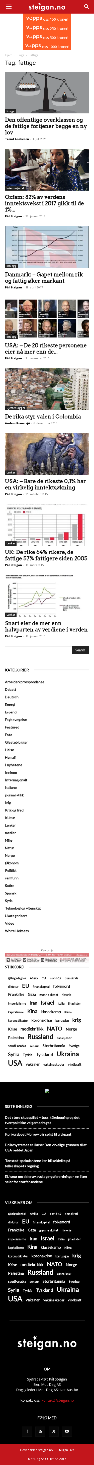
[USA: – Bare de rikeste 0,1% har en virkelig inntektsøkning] (47, 454)
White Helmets (17, 931)
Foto (8, 734)
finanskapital (41, 986)
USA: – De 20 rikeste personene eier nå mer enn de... (46, 348)
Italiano (11, 787)
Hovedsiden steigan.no (36, 1450)
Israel (47, 1002)
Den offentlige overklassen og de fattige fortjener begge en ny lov (46, 126)
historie (66, 994)
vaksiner (33, 1064)
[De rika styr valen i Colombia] (47, 389)
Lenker (11, 472)
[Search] (87, 7)
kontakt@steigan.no (58, 1400)
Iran (33, 1003)
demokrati (71, 978)
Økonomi (12, 863)
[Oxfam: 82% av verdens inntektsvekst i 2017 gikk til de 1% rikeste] (47, 170)
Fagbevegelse (16, 719)
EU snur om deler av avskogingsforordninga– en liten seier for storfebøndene (46, 1179)
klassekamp (51, 1011)
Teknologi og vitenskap (23, 908)
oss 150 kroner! (55, 19)
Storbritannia (54, 1045)
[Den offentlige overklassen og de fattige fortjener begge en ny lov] (47, 92)
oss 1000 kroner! (55, 46)
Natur (9, 848)
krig (8, 802)
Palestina (16, 1037)
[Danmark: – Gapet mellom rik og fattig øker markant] (47, 247)
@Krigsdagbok (17, 978)
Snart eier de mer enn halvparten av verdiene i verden (46, 626)
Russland (40, 1036)
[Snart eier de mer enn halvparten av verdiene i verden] (47, 596)
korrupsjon (62, 1020)
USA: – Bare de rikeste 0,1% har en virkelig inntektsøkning (45, 484)
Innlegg (12, 266)
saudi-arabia (17, 1046)
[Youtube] (67, 1432)
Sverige (74, 1046)
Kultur (10, 817)
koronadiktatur (18, 1020)
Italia (61, 1003)
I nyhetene (13, 765)
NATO (54, 1028)
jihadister (74, 1003)
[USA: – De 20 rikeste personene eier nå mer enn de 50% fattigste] (47, 318)
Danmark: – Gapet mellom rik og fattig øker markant (44, 277)
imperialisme (17, 1003)
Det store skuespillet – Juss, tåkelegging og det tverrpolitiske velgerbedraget (42, 1120)
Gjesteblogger (16, 408)
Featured (12, 727)
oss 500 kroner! (55, 37)
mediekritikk (32, 1028)
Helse (9, 750)
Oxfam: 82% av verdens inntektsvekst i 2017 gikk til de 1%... (44, 203)
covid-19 (55, 978)
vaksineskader (53, 1064)
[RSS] (40, 1432)
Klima (68, 1012)
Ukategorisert (16, 916)
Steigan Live (66, 1450)
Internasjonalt (16, 188)
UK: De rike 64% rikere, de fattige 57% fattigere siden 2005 (46, 555)
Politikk (11, 870)
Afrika (34, 978)
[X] (54, 1432)
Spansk (10, 893)
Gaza (32, 994)
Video (9, 923)
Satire (9, 885)
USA (15, 1062)
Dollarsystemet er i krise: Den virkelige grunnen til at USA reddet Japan (46, 1147)
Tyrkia (27, 1055)
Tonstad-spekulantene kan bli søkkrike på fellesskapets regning (37, 1163)
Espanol (11, 712)
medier (10, 833)
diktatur (13, 986)
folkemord (61, 986)
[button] (9, 7)
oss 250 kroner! (55, 28)
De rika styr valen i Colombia (43, 416)
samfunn (12, 878)
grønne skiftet (48, 994)
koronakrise (42, 1020)
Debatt (10, 689)
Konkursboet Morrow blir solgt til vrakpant (38, 1134)
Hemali (10, 757)
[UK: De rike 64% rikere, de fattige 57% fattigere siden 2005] (47, 525)
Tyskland (44, 1054)
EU (25, 985)
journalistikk (14, 795)
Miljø (9, 840)
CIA (44, 978)
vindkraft (74, 1064)
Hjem (9, 55)
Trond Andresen (17, 139)
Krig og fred (14, 810)
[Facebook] (27, 1432)
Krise (12, 1028)
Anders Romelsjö (17, 423)
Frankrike (16, 994)
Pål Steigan (13, 216)
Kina (32, 1011)
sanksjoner (64, 1038)
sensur (34, 1046)
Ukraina (68, 1053)
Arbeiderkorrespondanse (24, 682)
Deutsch (12, 697)
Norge (11, 111)
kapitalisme (16, 1012)
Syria (9, 900)
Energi (10, 704)
